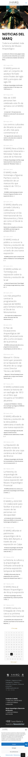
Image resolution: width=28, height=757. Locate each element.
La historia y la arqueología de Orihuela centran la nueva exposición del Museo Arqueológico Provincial (13, 478)
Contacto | (15, 684)
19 (16, 637)
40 (16, 644)
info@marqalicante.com (12, 688)
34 (19, 642)
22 (6, 640)
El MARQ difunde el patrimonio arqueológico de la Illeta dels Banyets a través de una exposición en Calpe (13, 537)
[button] (26, 729)
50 (6, 649)
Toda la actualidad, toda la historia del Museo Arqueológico (13, 46)
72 (9, 656)
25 (14, 640)
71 (6, 656)
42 (21, 644)
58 (9, 652)
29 (6, 642)
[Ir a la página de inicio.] (14, 3)
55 (19, 649)
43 (6, 647)
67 (14, 654)
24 (11, 640)
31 (11, 642)
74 (14, 656)
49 (21, 647)
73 (11, 656)
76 (19, 656)
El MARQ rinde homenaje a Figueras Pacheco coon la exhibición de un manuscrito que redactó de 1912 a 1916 (13, 180)
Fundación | (9, 684)
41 (19, 644)
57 (6, 652)
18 (14, 637)
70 (21, 654)
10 (11, 635)
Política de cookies (9, 755)
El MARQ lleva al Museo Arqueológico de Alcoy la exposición (14, 589)
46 (14, 647)
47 (16, 647)
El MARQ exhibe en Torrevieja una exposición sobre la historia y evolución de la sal (14, 274)
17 (11, 637)
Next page (13, 662)
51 (9, 649)
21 (21, 637)
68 (16, 654)
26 (16, 640)
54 (16, 649)
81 (15, 659)
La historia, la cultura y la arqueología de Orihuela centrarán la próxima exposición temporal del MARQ (14, 565)
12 (16, 635)
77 (21, 656)
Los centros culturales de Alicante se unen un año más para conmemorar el (14, 128)
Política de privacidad (17, 755)
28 (21, 640)
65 (9, 654)
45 (11, 647)
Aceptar (14, 744)
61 (16, 652)
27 (19, 640)
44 (9, 647)
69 (19, 654)
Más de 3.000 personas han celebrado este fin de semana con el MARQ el (13, 103)
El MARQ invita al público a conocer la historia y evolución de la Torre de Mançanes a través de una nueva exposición (14, 246)
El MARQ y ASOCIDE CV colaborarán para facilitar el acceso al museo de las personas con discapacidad (13, 508)
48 (19, 647)
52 (11, 649)
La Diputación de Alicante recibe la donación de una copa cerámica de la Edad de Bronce (14, 450)
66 (11, 654)
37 (9, 644)
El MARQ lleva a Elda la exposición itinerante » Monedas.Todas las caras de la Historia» (14, 152)
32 (14, 642)
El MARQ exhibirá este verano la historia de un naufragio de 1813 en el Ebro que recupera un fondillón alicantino (14, 393)
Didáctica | (17, 682)
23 (9, 640)
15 (6, 637)
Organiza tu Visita (16, 680)
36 (6, 644)
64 (6, 654)
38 (11, 644)
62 (19, 652)
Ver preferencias (14, 751)
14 (21, 635)
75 (16, 656)
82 (17, 659)
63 (21, 652)
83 (20, 659)
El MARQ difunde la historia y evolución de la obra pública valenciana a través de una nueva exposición (14, 422)
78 (7, 659)
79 (10, 659)
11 (14, 635)
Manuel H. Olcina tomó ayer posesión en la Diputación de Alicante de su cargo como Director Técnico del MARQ (13, 364)
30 (9, 642)
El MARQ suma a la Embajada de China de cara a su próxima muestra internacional (14, 612)
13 (19, 635)
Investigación (9, 682)
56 (21, 649)
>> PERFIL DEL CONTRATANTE (14, 700)
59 (11, 652)
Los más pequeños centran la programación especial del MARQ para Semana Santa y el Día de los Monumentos (13, 304)
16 (9, 637)
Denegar (14, 748)
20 (19, 637)
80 (12, 659)
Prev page (14, 628)
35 (21, 642)
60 (14, 652)
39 (14, 644)
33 (16, 642)
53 (14, 649)
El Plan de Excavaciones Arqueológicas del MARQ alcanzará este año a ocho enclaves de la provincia (13, 334)
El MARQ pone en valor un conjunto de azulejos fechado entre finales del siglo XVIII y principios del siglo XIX (13, 75)
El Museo (8, 680)
